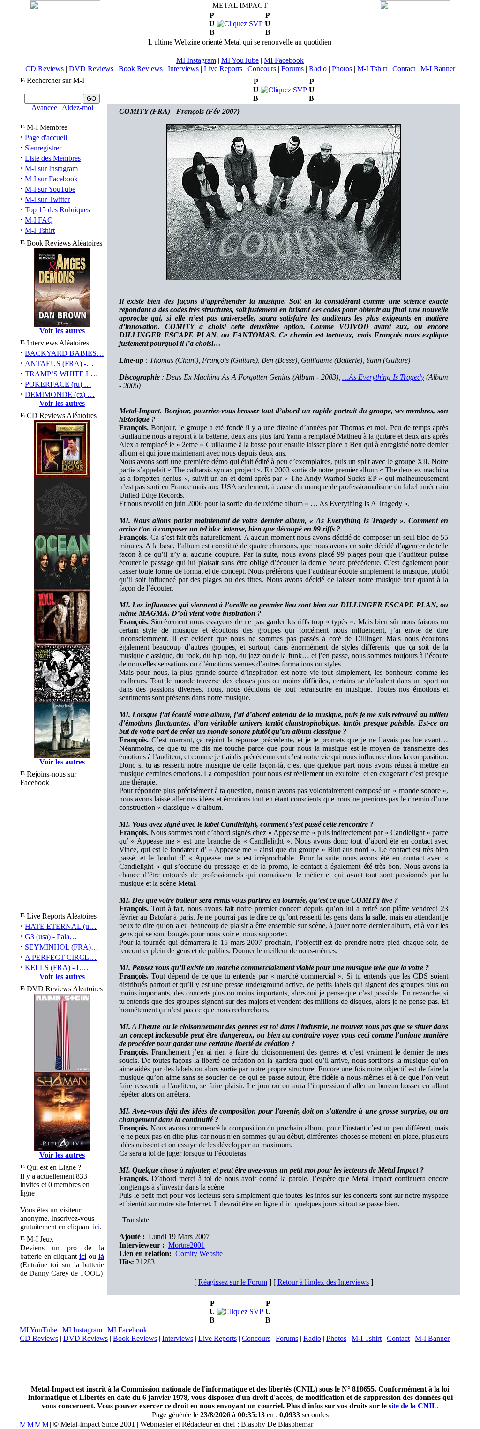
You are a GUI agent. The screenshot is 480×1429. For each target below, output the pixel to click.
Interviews (183, 69)
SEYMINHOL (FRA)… (61, 947)
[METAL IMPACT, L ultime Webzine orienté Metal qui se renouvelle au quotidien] (65, 45)
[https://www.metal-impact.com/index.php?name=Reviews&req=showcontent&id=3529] (240, 24)
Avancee (44, 108)
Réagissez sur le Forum (232, 1282)
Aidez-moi (77, 108)
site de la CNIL (413, 1406)
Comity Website (199, 1253)
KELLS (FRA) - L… (57, 968)
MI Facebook (284, 60)
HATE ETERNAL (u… (61, 926)
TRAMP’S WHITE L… (61, 374)
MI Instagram (196, 60)
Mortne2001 (186, 1245)
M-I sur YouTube (50, 189)
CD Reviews (44, 69)
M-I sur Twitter (47, 199)
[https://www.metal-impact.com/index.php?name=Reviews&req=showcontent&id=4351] (284, 90)
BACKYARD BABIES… (64, 353)
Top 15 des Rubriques (57, 210)
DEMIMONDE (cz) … (60, 394)
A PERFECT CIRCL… (61, 957)
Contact (403, 69)
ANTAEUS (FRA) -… (59, 363)
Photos (342, 69)
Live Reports (223, 69)
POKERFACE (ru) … (58, 384)
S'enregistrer (43, 148)
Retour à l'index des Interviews (323, 1282)
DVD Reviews (91, 69)
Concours (262, 69)
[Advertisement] (240, 1364)
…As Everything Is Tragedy (383, 377)
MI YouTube (240, 60)
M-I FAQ (39, 220)
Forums (292, 69)
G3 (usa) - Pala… (51, 937)
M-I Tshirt (372, 69)
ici (96, 1227)
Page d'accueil (46, 138)
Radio (318, 69)
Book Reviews (141, 69)
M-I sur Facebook (51, 179)
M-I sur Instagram (51, 168)
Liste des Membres (53, 158)
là (101, 1256)
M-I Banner (437, 69)
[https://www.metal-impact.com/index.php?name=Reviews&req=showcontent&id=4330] (240, 1312)
